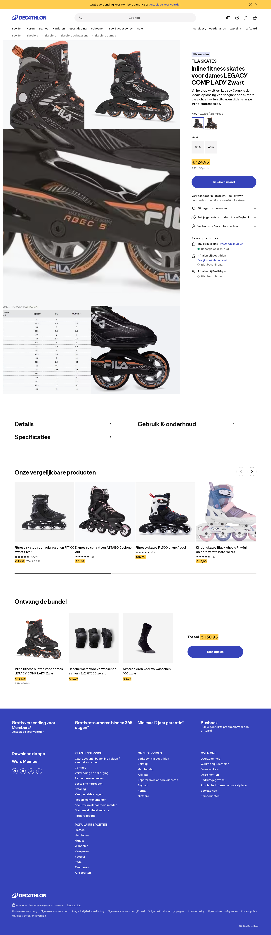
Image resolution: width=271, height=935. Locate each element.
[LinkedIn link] (39, 771)
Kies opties (215, 652)
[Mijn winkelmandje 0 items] (254, 17)
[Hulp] (237, 17)
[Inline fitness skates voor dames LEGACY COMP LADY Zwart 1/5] (135, 84)
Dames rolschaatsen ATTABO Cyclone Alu (103, 550)
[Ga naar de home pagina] (29, 17)
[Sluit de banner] (256, 4)
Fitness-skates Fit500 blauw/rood (161, 547)
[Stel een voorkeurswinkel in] (228, 17)
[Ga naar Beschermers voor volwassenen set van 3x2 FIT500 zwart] (94, 638)
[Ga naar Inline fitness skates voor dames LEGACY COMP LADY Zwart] (39, 638)
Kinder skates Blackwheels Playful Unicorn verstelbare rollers (221, 550)
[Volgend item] (252, 471)
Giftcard (251, 28)
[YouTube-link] (23, 771)
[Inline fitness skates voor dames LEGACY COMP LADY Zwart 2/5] (47, 84)
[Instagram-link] (31, 771)
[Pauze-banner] (250, 4)
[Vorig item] (241, 471)
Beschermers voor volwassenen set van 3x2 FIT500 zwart (93, 671)
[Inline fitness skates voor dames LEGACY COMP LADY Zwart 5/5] (135, 350)
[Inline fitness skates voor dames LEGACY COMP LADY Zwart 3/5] (91, 217)
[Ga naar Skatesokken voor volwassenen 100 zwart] (148, 638)
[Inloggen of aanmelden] (246, 17)
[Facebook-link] (15, 771)
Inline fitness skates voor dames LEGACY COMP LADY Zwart (39, 671)
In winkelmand (224, 182)
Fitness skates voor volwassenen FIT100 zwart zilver (44, 550)
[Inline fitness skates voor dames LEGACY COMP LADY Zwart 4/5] (47, 350)
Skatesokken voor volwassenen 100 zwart (147, 671)
